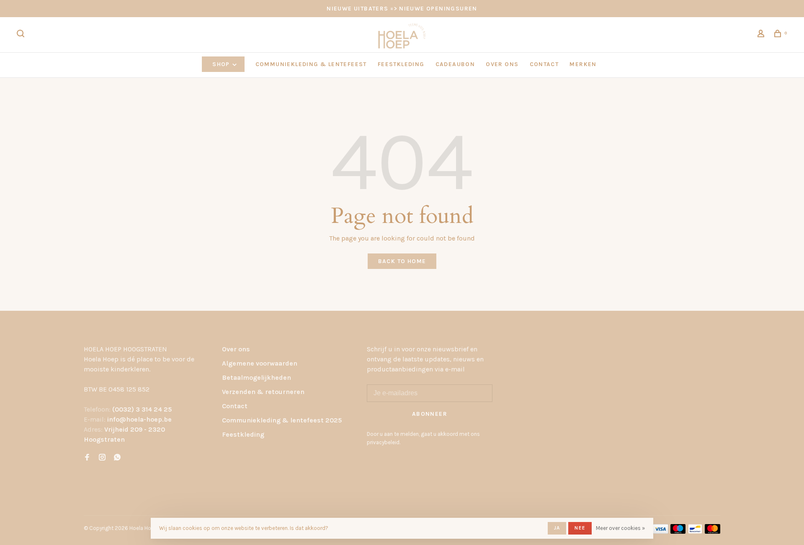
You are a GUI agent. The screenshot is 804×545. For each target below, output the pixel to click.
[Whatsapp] (117, 458)
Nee (580, 528)
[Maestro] (678, 531)
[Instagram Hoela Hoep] (102, 458)
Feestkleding (243, 434)
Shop (222, 64)
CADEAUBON (455, 64)
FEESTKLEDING (401, 64)
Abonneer (429, 413)
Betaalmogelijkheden (256, 377)
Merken (583, 64)
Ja (557, 528)
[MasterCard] (712, 531)
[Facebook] (87, 458)
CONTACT (544, 64)
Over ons (236, 349)
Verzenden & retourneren (263, 392)
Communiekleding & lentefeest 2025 (282, 420)
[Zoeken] (22, 34)
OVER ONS (502, 64)
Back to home (402, 261)
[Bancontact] (695, 531)
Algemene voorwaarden (259, 363)
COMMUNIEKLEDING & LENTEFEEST (311, 64)
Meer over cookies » (620, 528)
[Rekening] (762, 34)
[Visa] (660, 531)
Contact (234, 406)
